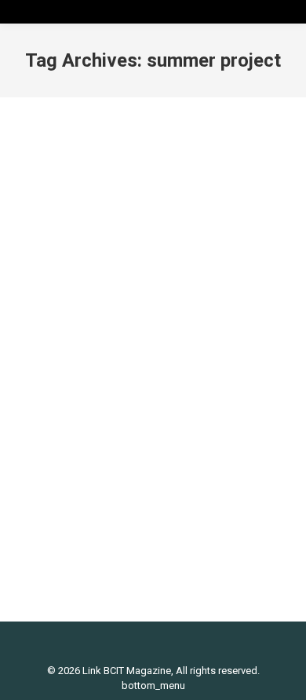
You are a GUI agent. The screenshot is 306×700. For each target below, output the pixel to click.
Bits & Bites (61, 360)
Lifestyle (111, 360)
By (79, 375)
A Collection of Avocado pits (138, 334)
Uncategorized (168, 360)
